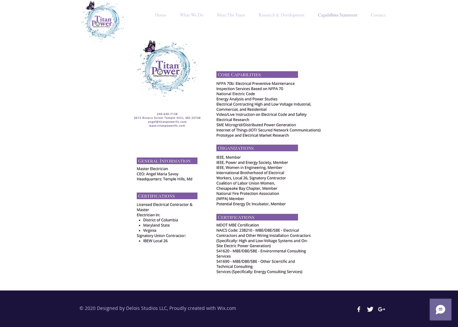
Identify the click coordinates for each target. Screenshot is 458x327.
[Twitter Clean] (370, 309)
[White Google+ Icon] (381, 309)
